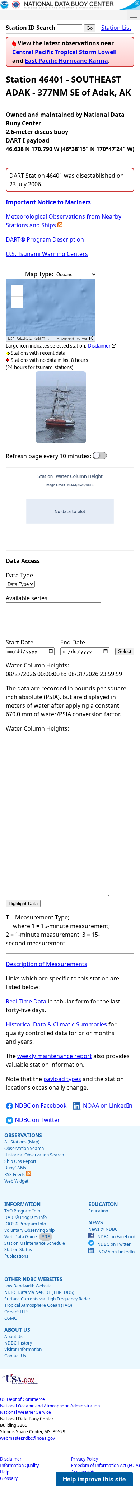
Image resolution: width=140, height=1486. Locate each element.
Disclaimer (99, 346)
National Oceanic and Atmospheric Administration (50, 1406)
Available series (26, 598)
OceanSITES (16, 1312)
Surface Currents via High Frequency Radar (47, 1299)
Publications (16, 1256)
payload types (62, 1079)
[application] (50, 310)
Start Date (19, 642)
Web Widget (16, 1181)
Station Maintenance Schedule (34, 1243)
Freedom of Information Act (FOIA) (105, 1465)
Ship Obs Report (20, 1161)
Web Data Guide (20, 1237)
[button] (17, 290)
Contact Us (15, 1356)
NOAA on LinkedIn (106, 1105)
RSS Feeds (15, 1174)
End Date (72, 642)
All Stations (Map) (21, 1142)
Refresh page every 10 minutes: (48, 456)
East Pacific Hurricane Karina (66, 61)
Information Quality (19, 1465)
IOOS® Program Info (25, 1224)
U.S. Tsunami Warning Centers (47, 254)
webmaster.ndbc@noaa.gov (27, 1438)
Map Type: (40, 274)
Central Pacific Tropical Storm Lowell (64, 52)
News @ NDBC (103, 1229)
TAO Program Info (22, 1211)
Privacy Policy (84, 1459)
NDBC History (18, 1343)
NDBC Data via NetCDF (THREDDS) (39, 1292)
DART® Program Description (45, 239)
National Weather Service (25, 1412)
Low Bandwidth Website (28, 1286)
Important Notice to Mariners (48, 202)
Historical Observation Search (34, 1155)
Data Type (19, 575)
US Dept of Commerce (22, 1399)
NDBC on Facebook (40, 1105)
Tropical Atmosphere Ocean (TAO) (38, 1305)
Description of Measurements (46, 964)
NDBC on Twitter (36, 1120)
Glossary (9, 1478)
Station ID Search (31, 28)
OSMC (10, 1318)
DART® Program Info (25, 1217)
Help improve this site (94, 1479)
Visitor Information (23, 1349)
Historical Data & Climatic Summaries (56, 1024)
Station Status (18, 1250)
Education (98, 1211)
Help (4, 1472)
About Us (13, 1336)
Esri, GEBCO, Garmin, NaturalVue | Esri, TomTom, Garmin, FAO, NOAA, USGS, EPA (31, 338)
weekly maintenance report (54, 1056)
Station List (116, 28)
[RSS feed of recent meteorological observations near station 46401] (59, 225)
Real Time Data (26, 1001)
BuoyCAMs (15, 1168)
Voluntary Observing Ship (29, 1230)
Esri (84, 338)
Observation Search (24, 1148)
